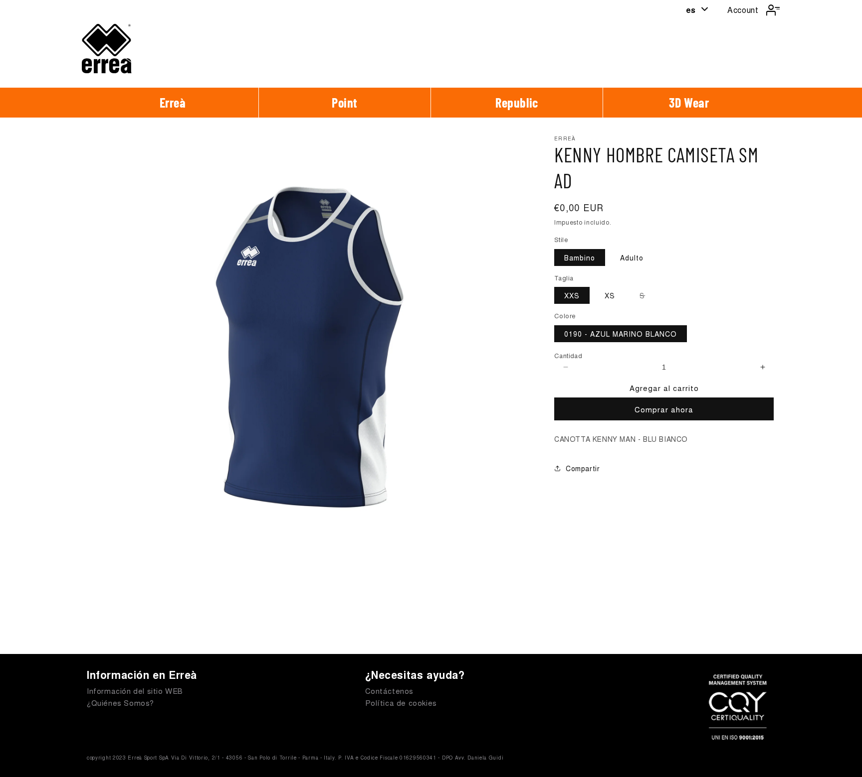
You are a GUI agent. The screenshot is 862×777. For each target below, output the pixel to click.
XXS (572, 295)
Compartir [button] (583, 468)
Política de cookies (401, 702)
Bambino (579, 257)
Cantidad (568, 355)
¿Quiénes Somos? (120, 702)
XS (610, 295)
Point (345, 102)
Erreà (173, 102)
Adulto (632, 257)
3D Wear (689, 102)
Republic (516, 102)
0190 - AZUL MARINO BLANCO (620, 334)
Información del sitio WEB (135, 690)
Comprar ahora (664, 409)
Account (742, 9)
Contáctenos (389, 690)
